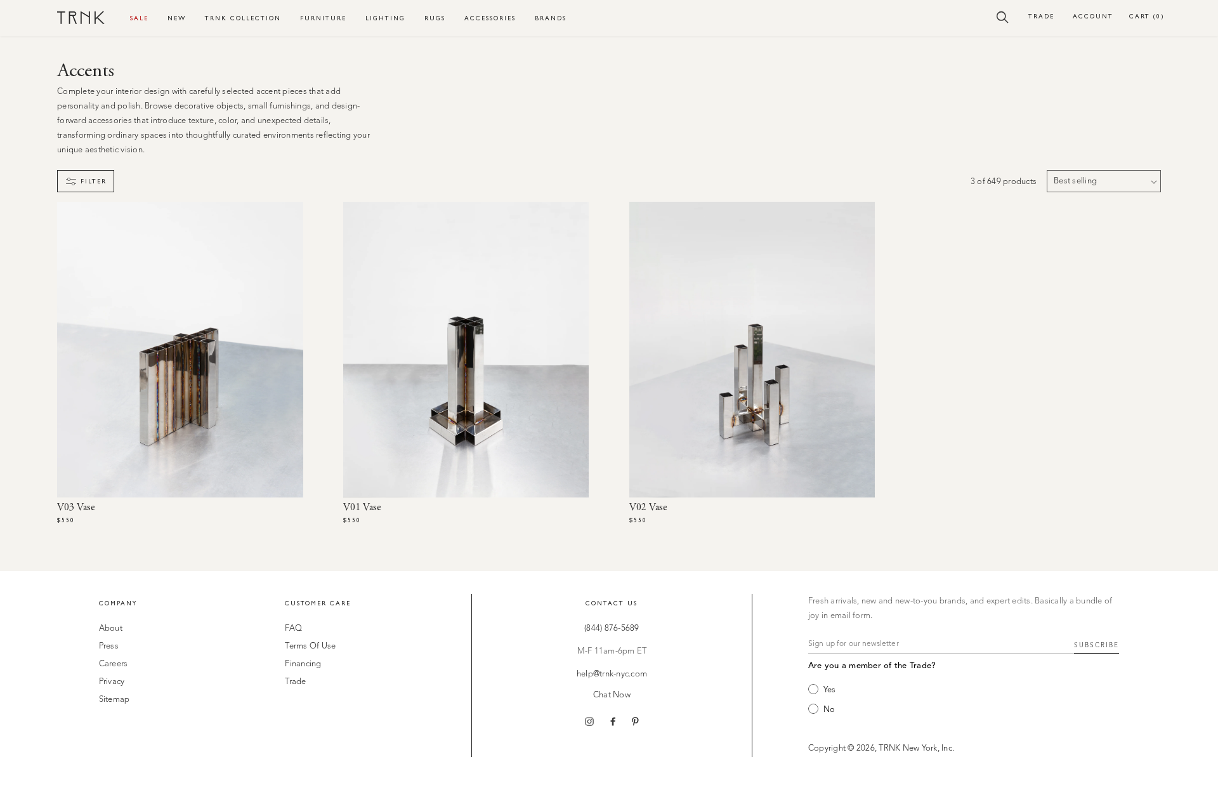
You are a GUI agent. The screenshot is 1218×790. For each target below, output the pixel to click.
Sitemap (114, 699)
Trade (1041, 16)
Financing (303, 664)
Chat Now (612, 695)
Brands (550, 18)
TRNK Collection (243, 18)
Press (109, 646)
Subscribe (1096, 645)
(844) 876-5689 (611, 628)
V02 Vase (648, 508)
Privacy (112, 682)
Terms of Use (310, 646)
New (176, 18)
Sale (139, 18)
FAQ (293, 628)
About (110, 628)
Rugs (434, 18)
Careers (113, 664)
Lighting (385, 18)
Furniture (323, 18)
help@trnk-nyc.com (612, 674)
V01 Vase (362, 508)
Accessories (490, 18)
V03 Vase (76, 508)
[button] (1003, 16)
